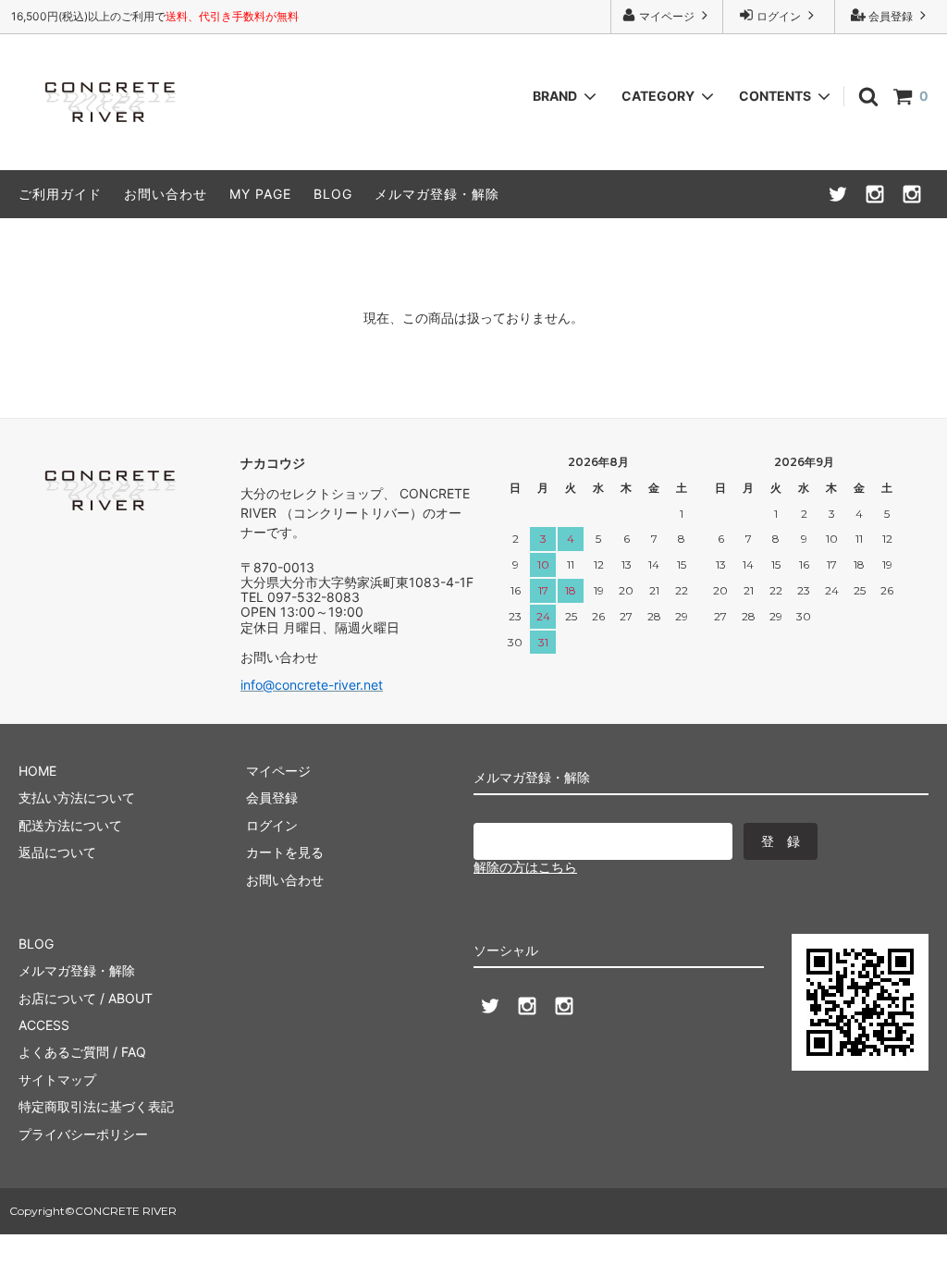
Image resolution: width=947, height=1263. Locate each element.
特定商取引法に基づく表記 (96, 1106)
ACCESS (43, 1025)
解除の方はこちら (525, 867)
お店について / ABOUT (85, 998)
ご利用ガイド (60, 194)
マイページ (666, 16)
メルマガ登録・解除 (437, 194)
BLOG (333, 194)
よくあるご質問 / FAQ (82, 1052)
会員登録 (891, 16)
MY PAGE (260, 194)
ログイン (779, 16)
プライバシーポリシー (83, 1134)
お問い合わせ (165, 194)
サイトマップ (57, 1079)
